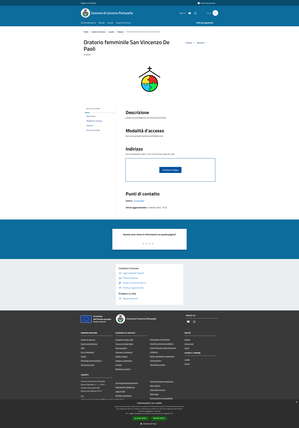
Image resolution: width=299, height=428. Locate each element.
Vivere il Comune (99, 31)
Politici (83, 356)
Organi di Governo (88, 339)
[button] (149, 423)
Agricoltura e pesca (157, 364)
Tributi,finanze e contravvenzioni (163, 348)
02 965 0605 (139, 200)
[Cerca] (215, 13)
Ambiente (154, 352)
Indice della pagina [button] (93, 109)
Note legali (154, 394)
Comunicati (189, 343)
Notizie (187, 339)
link (172, 413)
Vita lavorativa (121, 348)
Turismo (118, 364)
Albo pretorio (155, 385)
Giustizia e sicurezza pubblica (161, 343)
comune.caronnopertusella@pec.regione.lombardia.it (102, 399)
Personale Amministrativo (91, 360)
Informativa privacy (157, 389)
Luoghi (111, 31)
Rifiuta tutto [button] (158, 418)
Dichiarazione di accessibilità (161, 398)
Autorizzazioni (155, 360)
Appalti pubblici (121, 356)
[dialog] (149, 414)
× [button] (296, 402)
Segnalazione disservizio (125, 387)
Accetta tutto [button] (140, 418)
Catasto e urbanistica (123, 360)
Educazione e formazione (160, 339)
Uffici (83, 348)
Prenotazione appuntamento (126, 383)
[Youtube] (188, 12)
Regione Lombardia (88, 3)
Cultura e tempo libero (124, 343)
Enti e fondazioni (87, 352)
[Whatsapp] (194, 12)
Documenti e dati (87, 364)
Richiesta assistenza (123, 395)
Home (86, 31)
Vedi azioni (201, 42)
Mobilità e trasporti (123, 369)
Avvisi (187, 348)
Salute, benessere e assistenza (162, 356)
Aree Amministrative (89, 343)
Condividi (188, 42)
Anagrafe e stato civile (124, 339)
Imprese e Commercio (123, 352)
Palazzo (120, 31)
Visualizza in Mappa (170, 170)
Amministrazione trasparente (161, 381)
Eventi (187, 363)
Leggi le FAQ (120, 391)
